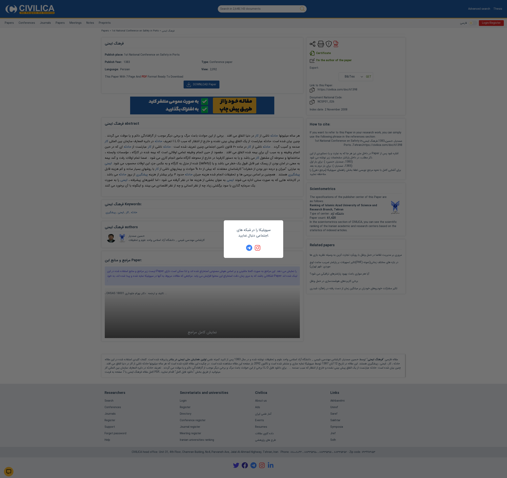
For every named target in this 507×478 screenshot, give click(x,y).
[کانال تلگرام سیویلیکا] (249, 248)
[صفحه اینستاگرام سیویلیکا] (258, 248)
